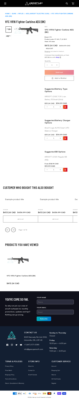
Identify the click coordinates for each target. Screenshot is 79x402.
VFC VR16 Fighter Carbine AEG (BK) (21, 276)
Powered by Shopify (46, 397)
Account (54, 366)
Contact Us (31, 370)
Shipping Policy (9, 374)
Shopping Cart (56, 370)
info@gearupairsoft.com (33, 349)
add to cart (21, 219)
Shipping (47, 51)
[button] (5, 3)
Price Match (8, 370)
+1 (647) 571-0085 (31, 345)
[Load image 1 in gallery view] (9, 29)
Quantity (48, 61)
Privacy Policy (9, 366)
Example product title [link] (14, 199)
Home (7, 13)
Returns (54, 374)
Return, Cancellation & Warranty (14, 383)
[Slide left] (7, 230)
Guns (14, 13)
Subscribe (44, 319)
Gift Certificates (56, 379)
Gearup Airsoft (36, 397)
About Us (31, 366)
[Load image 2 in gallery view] (9, 36)
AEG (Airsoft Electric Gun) (37, 13)
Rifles (21, 13)
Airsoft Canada (32, 374)
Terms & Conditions (10, 379)
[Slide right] (13, 230)
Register (54, 383)
